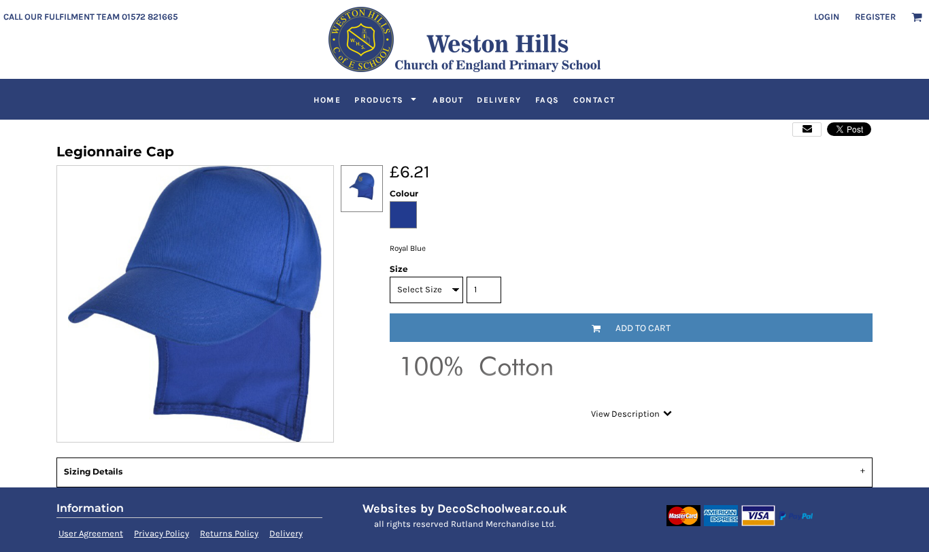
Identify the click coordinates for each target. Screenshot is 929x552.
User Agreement (90, 533)
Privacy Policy (161, 533)
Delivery (286, 533)
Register (875, 17)
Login (826, 17)
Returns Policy (229, 533)
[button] (916, 17)
